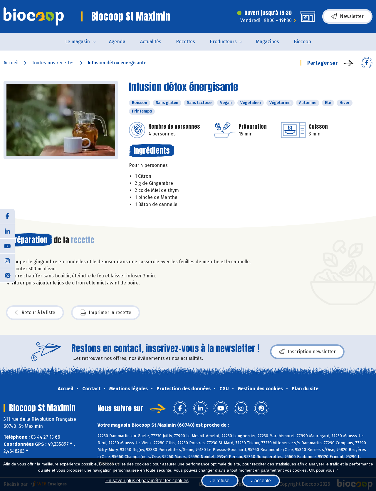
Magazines (267, 41)
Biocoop (302, 41)
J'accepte (261, 480)
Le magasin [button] (77, 41)
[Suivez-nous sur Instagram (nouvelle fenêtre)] (7, 260)
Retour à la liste (38, 312)
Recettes (185, 41)
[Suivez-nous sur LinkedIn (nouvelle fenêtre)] (7, 231)
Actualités (150, 41)
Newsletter (352, 16)
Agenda (117, 41)
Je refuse (219, 480)
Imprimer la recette (110, 312)
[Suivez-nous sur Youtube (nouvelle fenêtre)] (7, 245)
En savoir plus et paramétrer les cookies (147, 480)
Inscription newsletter (312, 351)
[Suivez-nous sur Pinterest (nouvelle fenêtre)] (7, 275)
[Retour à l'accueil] (34, 16)
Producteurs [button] (223, 41)
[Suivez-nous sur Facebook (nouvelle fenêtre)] (7, 216)
